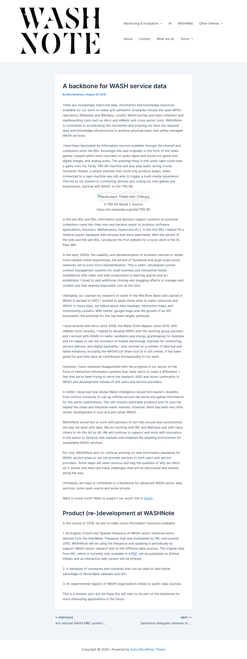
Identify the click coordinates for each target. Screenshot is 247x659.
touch (148, 498)
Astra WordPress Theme (147, 649)
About (128, 39)
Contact (145, 39)
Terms (184, 39)
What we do (165, 39)
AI (170, 23)
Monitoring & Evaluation (141, 23)
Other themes (209, 23)
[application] (160, 23)
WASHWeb (185, 23)
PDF (134, 554)
